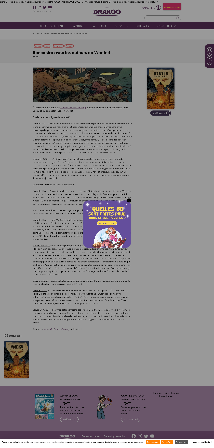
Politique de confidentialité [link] (201, 442)
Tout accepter (153, 442)
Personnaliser (181, 442)
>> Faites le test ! (107, 223)
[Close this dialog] (129, 200)
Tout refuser (167, 442)
